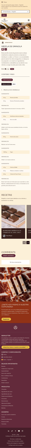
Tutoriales (3, 424)
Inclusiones (4, 398)
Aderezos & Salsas (6, 403)
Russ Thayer (9, 235)
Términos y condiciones (15, 439)
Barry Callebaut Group (7, 375)
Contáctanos (4, 378)
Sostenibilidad (5, 371)
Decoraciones (4, 401)
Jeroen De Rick (8, 42)
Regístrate (6, 319)
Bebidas (3, 408)
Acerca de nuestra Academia (8, 414)
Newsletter (4, 380)
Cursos (3, 417)
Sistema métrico (6, 84)
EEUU (14, 84)
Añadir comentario (8, 255)
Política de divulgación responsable (15, 443)
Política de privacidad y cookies (15, 441)
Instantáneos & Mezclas (7, 405)
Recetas (3, 366)
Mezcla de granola (8, 79)
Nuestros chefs (5, 421)
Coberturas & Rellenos (6, 396)
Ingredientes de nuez (6, 394)
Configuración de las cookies (15, 445)
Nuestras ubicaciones (6, 419)
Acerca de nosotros (6, 373)
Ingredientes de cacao (6, 391)
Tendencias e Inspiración (7, 368)
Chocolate (3, 389)
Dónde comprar (5, 382)
